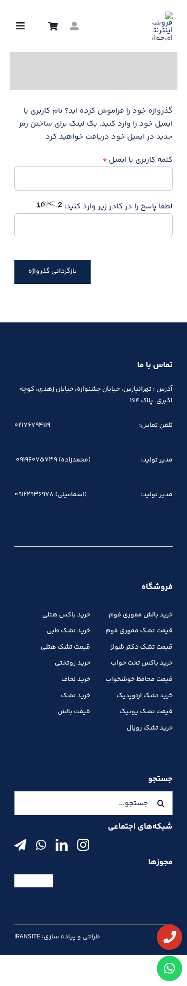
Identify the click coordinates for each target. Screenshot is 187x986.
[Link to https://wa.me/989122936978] (169, 968)
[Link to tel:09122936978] (169, 937)
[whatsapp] (41, 845)
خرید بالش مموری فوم (141, 615)
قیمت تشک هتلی (65, 647)
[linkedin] (62, 845)
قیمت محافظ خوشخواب (139, 679)
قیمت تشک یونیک (146, 711)
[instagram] (83, 845)
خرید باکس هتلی (66, 615)
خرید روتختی (72, 663)
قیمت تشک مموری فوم (139, 631)
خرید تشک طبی (68, 631)
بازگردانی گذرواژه (52, 271)
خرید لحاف (75, 679)
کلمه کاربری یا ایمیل (138, 160)
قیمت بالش (74, 711)
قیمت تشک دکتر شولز (141, 647)
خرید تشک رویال (150, 728)
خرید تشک (75, 696)
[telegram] (20, 845)
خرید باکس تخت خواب (142, 663)
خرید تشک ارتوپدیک (145, 696)
